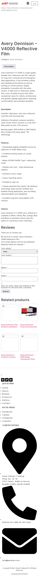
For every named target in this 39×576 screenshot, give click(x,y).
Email (4, 276)
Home (3, 8)
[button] (28, 3)
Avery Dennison (13, 8)
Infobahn (25, 574)
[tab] (9, 66)
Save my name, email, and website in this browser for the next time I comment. (18, 286)
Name (4, 267)
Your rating (6, 248)
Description (9, 66)
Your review (6, 255)
